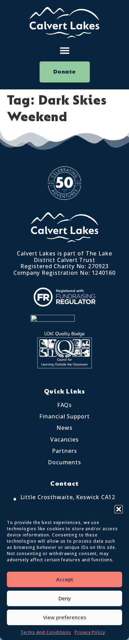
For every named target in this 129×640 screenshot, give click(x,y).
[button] (118, 509)
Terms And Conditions (45, 632)
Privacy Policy (90, 632)
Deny (64, 598)
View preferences (64, 617)
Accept (64, 579)
